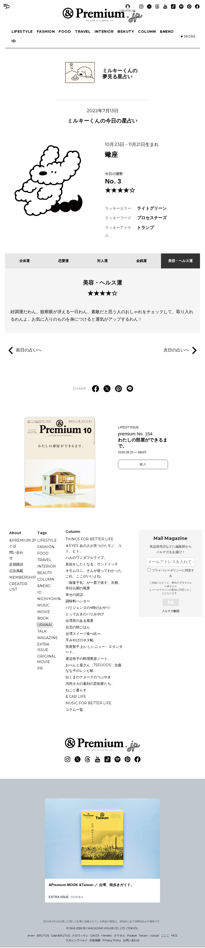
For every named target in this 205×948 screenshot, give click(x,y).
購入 (143, 464)
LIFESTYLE (22, 31)
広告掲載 (16, 571)
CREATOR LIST (128, 10)
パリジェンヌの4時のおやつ (88, 607)
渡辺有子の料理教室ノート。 (88, 658)
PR (40, 668)
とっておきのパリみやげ (85, 614)
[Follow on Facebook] (197, 6)
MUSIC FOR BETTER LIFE (89, 703)
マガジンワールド (77, 940)
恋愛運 (63, 260)
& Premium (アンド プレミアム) (102, 14)
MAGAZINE (47, 638)
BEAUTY (126, 31)
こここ (165, 935)
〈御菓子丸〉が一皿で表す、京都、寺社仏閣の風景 (94, 585)
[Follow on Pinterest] (189, 6)
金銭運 (141, 260)
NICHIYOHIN (49, 599)
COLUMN (147, 31)
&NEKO (167, 31)
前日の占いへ (29, 350)
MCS (174, 935)
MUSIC (43, 605)
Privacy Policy (111, 940)
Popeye (132, 935)
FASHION (46, 31)
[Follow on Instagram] (141, 6)
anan (31, 935)
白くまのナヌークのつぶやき (88, 677)
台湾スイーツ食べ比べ (83, 633)
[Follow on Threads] (157, 6)
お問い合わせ (131, 940)
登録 (170, 602)
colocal (154, 935)
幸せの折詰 (74, 594)
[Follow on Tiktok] (173, 6)
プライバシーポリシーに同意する (173, 573)
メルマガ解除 (171, 611)
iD (14, 41)
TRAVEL (82, 31)
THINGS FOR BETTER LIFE (90, 539)
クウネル (119, 935)
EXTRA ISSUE (43, 647)
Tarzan (143, 935)
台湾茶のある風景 (80, 620)
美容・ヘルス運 (180, 260)
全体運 (24, 260)
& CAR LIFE (76, 696)
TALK (41, 631)
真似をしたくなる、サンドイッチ (92, 564)
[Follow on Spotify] (181, 6)
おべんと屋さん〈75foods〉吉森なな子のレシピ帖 (94, 668)
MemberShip (22, 577)
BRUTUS (43, 935)
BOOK (42, 618)
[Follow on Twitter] (149, 6)
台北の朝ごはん (78, 627)
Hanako (107, 935)
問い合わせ (16, 555)
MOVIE (43, 612)
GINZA (95, 935)
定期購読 (16, 564)
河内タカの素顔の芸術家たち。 (90, 683)
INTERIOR (104, 31)
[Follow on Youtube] (165, 6)
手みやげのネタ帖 (80, 640)
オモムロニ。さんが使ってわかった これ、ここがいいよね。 (95, 573)
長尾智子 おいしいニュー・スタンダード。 (94, 649)
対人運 (102, 260)
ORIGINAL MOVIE (46, 659)
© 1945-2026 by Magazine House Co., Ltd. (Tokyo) (102, 928)
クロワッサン (80, 935)
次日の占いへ (176, 350)
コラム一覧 (74, 709)
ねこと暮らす (76, 690)
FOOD (65, 31)
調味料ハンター (78, 601)
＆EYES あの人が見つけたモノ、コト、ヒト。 (94, 548)
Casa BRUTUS (60, 935)
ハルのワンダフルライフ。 (87, 557)
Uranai (44, 625)
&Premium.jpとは (22, 543)
